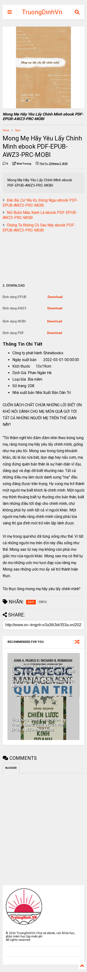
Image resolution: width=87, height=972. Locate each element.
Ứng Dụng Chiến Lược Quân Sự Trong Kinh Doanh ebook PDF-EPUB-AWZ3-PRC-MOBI (38, 724)
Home (6, 130)
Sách (18, 130)
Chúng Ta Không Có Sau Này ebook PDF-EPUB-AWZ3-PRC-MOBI (39, 227)
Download (55, 297)
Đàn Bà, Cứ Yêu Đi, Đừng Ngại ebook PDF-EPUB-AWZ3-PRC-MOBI (40, 203)
